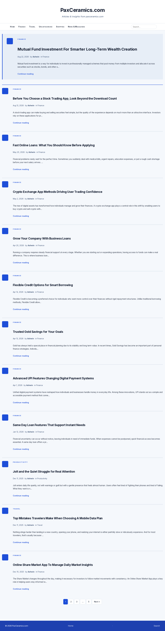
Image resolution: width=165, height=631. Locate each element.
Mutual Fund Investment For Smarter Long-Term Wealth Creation (77, 49)
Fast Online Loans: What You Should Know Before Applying (54, 145)
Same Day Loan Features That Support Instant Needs (49, 425)
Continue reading (26, 74)
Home (12, 27)
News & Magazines (76, 27)
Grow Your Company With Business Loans (42, 238)
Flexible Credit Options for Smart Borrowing (43, 285)
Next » (97, 602)
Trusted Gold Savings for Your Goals (38, 331)
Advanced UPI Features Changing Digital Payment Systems (53, 378)
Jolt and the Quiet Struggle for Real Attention (44, 471)
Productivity (20, 462)
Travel (32, 27)
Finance (22, 27)
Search (157, 626)
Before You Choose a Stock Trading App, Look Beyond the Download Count (65, 98)
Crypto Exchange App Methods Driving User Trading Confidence (57, 191)
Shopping (60, 27)
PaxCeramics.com (82, 10)
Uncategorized (45, 27)
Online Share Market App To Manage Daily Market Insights (53, 565)
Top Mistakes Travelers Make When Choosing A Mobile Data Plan (58, 518)
